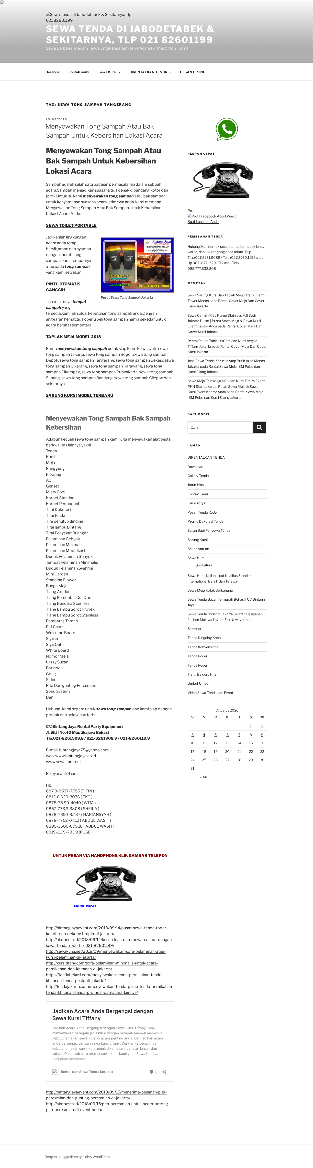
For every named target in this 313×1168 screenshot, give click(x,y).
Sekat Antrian (198, 549)
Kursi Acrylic (197, 503)
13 (227, 743)
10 (192, 743)
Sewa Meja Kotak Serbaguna (210, 590)
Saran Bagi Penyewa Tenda (209, 530)
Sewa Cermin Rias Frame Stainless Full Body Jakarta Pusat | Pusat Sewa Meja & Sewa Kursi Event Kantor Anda (224, 320)
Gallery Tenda (198, 476)
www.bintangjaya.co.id (75, 756)
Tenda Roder (197, 656)
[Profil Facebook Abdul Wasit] (212, 216)
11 (204, 743)
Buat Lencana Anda (203, 221)
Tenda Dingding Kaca (204, 638)
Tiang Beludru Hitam (204, 674)
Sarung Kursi (198, 540)
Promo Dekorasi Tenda (206, 521)
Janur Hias (196, 485)
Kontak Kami (78, 72)
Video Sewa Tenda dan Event (210, 693)
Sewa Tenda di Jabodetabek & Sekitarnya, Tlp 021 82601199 (130, 34)
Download (195, 467)
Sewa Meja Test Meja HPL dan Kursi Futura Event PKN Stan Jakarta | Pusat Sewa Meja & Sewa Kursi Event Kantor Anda (226, 386)
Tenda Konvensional (203, 647)
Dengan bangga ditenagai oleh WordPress (77, 1157)
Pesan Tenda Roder (203, 512)
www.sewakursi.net (63, 761)
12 (215, 743)
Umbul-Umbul (198, 683)
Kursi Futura (202, 565)
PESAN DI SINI (192, 72)
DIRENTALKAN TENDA (148, 72)
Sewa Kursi (108, 72)
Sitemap (194, 629)
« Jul (203, 777)
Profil (192, 210)
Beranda (52, 72)
